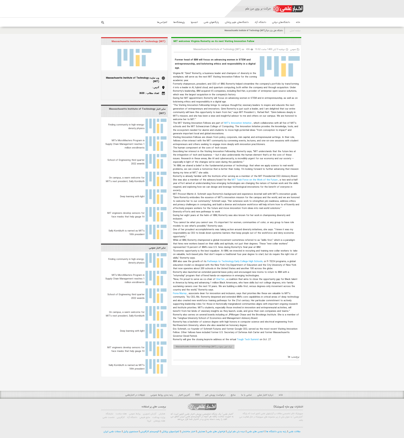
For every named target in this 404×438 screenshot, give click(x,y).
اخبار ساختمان (188, 431)
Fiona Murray (180, 293)
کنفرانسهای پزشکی (170, 431)
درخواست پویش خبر (215, 395)
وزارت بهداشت (158, 417)
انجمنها (194, 22)
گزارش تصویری (149, 413)
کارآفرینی (120, 417)
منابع (233, 395)
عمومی (293, 49)
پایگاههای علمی (211, 22)
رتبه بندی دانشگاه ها (275, 431)
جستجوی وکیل (130, 431)
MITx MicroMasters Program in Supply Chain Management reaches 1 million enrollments (125, 144)
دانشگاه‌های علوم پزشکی (237, 22)
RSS (197, 395)
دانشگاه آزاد (260, 22)
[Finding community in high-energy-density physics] (156, 132)
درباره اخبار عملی (265, 395)
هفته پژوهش (159, 421)
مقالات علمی (294, 431)
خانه (298, 22)
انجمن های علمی (255, 431)
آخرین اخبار (184, 395)
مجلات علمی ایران (112, 431)
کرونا (149, 421)
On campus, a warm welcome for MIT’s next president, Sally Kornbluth (125, 179)
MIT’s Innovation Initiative (238, 123)
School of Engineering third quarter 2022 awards (126, 162)
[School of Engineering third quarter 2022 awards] (156, 168)
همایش (161, 413)
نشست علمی (109, 417)
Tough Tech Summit (248, 339)
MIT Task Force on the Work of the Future (255, 180)
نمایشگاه (109, 413)
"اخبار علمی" (228, 414)
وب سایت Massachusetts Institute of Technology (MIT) (132, 79)
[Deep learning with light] (156, 203)
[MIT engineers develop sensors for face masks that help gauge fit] (156, 221)
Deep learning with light (132, 196)
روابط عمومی (134, 413)
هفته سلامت (121, 413)
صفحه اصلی (295, 30)
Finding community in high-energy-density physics (126, 126)
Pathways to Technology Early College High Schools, (235, 261)
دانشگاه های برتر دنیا (275, 30)
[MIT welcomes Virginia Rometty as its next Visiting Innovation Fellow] (278, 67)
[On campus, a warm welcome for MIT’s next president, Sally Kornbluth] (156, 185)
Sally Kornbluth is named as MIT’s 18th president (127, 232)
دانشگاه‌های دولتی (281, 22)
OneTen (220, 279)
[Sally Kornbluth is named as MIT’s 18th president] (156, 238)
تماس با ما (246, 395)
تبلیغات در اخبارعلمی (135, 395)
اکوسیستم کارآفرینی (149, 431)
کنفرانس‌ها (162, 22)
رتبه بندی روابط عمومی (162, 395)
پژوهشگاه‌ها (179, 22)
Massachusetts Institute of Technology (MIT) (245, 30)
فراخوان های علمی (215, 431)
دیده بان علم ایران (235, 431)
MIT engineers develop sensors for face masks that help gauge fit (126, 215)
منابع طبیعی (144, 417)
